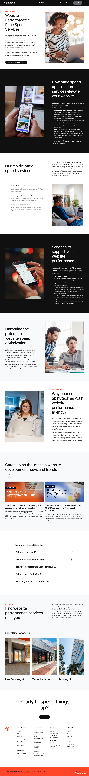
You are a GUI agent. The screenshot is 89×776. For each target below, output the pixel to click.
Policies (27, 771)
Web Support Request (72, 746)
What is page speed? (26, 552)
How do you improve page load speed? (34, 581)
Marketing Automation (21, 753)
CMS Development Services (37, 743)
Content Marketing (21, 739)
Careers (68, 741)
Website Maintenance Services (38, 739)
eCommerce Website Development (38, 747)
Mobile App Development (36, 750)
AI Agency (19, 731)
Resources (69, 736)
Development (53, 2)
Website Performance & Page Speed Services (38, 754)
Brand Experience (54, 742)
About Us (69, 731)
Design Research (54, 740)
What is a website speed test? (30, 559)
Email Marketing (20, 750)
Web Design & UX (54, 731)
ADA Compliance (54, 737)
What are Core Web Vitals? (28, 574)
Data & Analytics (20, 748)
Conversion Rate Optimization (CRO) (21, 744)
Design (62, 2)
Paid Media (19, 736)
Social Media (19, 741)
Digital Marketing (43, 2)
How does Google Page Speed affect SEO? (36, 566)
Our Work (68, 2)
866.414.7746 (41, 771)
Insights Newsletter (71, 744)
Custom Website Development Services (38, 731)
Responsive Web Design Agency (54, 734)
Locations (69, 739)
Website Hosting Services (37, 735)
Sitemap (33, 771)
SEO (18, 733)
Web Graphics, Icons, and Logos (55, 746)
